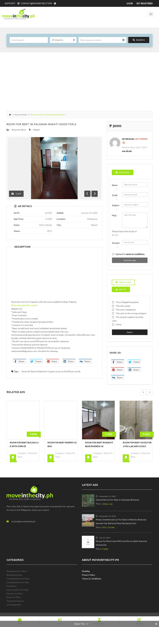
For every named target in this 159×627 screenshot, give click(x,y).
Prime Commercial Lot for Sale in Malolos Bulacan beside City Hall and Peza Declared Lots (121, 521)
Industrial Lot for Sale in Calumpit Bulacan (117, 500)
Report (129, 332)
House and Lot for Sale (17, 589)
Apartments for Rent (17, 571)
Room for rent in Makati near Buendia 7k (61, 444)
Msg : (114, 215)
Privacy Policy (88, 575)
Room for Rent (21, 114)
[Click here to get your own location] (123, 40)
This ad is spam (123, 306)
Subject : (115, 207)
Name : (115, 187)
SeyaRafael (128, 139)
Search (140, 40)
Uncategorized (14, 604)
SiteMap (86, 571)
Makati (36, 129)
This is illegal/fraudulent (127, 302)
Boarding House (14, 575)
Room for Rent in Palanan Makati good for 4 (41, 124)
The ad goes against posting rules (127, 319)
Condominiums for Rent (18, 578)
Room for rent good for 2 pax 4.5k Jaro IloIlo (99, 444)
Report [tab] (122, 289)
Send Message (130, 260)
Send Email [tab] (124, 172)
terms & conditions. (135, 254)
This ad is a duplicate (126, 309)
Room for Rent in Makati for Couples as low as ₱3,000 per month (51, 371)
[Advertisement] (79, 80)
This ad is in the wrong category (131, 313)
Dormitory (11, 586)
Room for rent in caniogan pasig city (137, 444)
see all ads (127, 151)
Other (119, 324)
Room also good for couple (24, 305)
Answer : (116, 245)
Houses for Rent (15, 593)
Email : (114, 197)
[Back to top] (149, 608)
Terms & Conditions (91, 578)
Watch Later (125, 282)
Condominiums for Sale (18, 582)
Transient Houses (15, 601)
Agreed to (130, 254)
